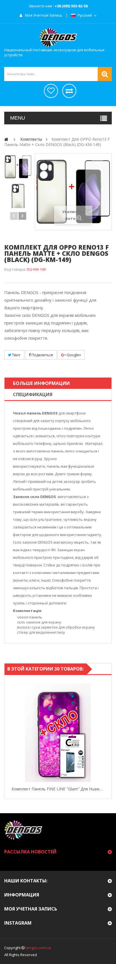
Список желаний (51, 91)
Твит (16, 354)
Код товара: (15, 269)
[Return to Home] (6, 139)
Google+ (73, 354)
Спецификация (32, 394)
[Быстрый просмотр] (10, 732)
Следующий (22, 216)
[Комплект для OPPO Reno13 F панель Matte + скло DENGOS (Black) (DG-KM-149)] (18, 167)
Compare (106, 732)
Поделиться (42, 354)
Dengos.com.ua (37, 947)
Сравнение (69, 91)
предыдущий (14, 216)
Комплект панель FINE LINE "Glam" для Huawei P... (58, 789)
